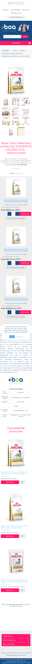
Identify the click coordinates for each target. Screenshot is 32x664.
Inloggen (25, 10)
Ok (12, 336)
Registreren (15, 10)
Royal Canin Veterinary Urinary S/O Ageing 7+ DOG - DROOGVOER (14, 473)
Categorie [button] (16, 43)
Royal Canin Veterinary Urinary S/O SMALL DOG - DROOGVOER (14, 527)
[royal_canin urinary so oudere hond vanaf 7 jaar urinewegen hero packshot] (16, 453)
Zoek (25, 36)
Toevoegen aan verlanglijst (17, 218)
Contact (6, 10)
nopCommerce (20, 655)
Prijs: (3, 210)
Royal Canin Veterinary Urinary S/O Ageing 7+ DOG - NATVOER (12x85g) (14, 581)
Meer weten (19, 337)
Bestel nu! (25, 214)
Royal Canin (19, 173)
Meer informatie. (22, 165)
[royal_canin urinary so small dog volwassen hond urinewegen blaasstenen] (16, 507)
